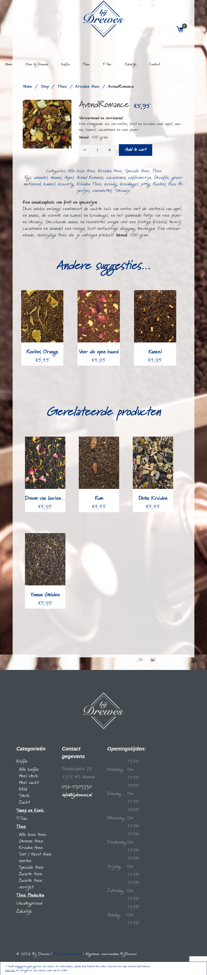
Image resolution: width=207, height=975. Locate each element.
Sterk (24, 795)
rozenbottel (102, 190)
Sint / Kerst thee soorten (35, 858)
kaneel (49, 184)
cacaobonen (115, 177)
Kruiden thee (87, 86)
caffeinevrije (139, 177)
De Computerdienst (68, 954)
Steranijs (122, 190)
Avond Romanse (89, 177)
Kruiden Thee (88, 184)
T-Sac (107, 64)
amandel (40, 177)
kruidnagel (129, 184)
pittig (145, 184)
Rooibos (159, 184)
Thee (86, 64)
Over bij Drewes (36, 64)
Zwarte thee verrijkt (30, 884)
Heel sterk (28, 776)
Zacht (24, 802)
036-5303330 (77, 787)
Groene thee (31, 841)
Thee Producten (30, 895)
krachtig (66, 184)
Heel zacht (29, 782)
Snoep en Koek (30, 810)
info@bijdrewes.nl (77, 795)
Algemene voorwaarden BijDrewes (111, 954)
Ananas (56, 177)
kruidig (110, 184)
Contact (154, 64)
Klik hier (10, 970)
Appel (68, 177)
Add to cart (135, 149)
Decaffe (161, 177)
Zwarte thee (30, 874)
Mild (23, 789)
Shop (44, 86)
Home (8, 64)
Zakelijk (131, 64)
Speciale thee (136, 171)
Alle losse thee (81, 171)
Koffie (65, 64)
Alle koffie (29, 769)
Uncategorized (29, 903)
